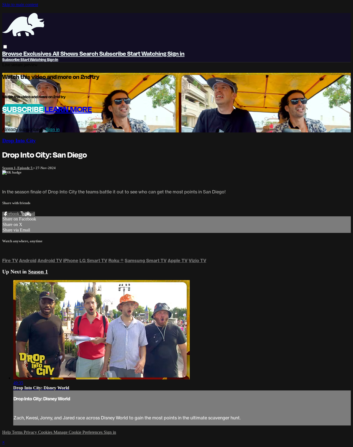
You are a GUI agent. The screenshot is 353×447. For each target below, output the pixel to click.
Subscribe (23, 109)
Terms (18, 432)
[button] (5, 47)
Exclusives (38, 53)
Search (89, 53)
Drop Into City (19, 140)
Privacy (31, 432)
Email (30, 213)
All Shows (66, 53)
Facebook (11, 213)
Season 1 (38, 272)
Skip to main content (20, 4)
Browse (12, 53)
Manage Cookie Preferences (79, 432)
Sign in (175, 53)
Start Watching (147, 53)
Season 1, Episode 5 (17, 168)
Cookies (46, 432)
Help (7, 432)
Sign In (52, 59)
